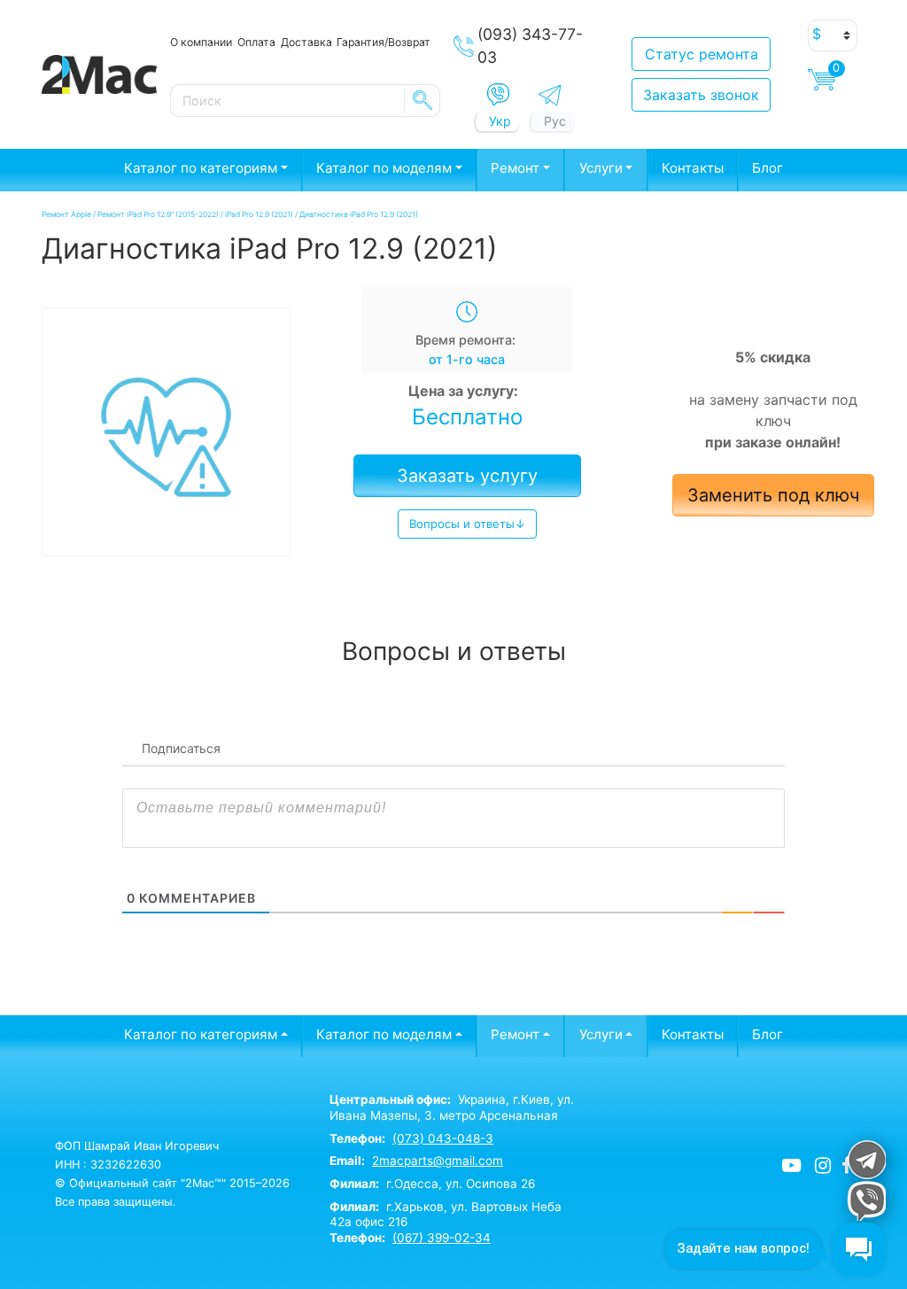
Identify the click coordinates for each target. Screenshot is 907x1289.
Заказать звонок (701, 95)
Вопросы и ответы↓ (467, 523)
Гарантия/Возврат (383, 42)
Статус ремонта (701, 54)
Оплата (256, 42)
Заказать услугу (467, 475)
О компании (201, 42)
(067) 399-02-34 (441, 1238)
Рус (555, 120)
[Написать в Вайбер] (498, 94)
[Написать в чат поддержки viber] (866, 1201)
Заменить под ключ (773, 495)
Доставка (306, 42)
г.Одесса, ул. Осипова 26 (432, 1183)
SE (422, 100)
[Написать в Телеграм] (550, 95)
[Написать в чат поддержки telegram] (866, 1159)
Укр (500, 120)
